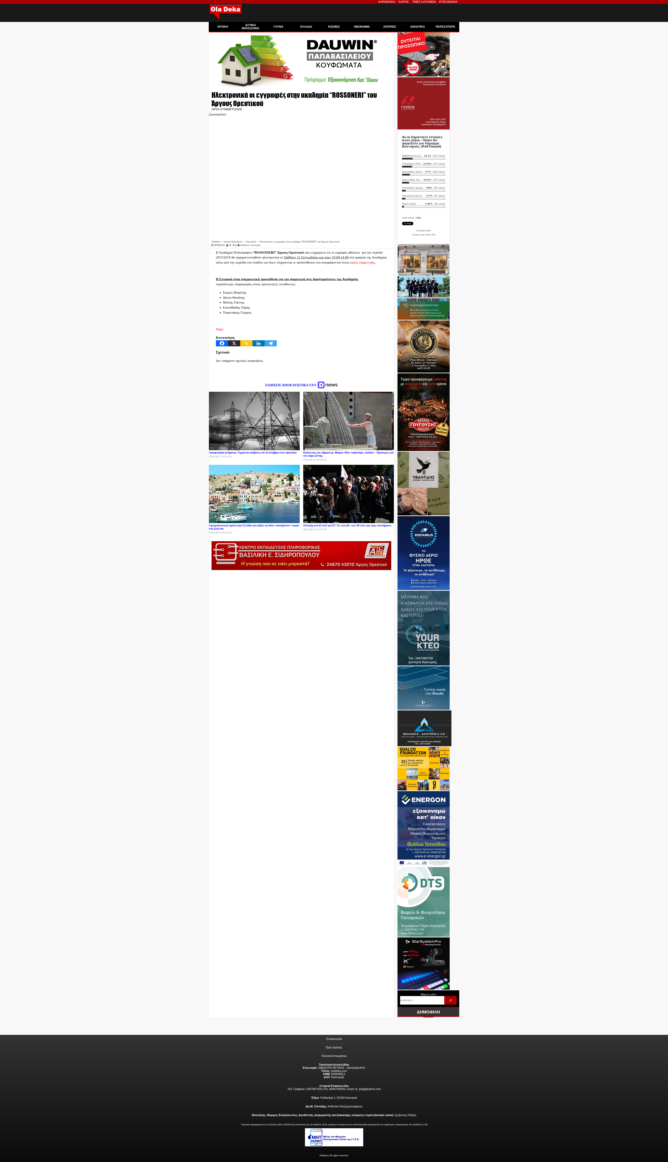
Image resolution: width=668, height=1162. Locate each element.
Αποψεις (389, 26)
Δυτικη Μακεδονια (250, 27)
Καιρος (404, 1)
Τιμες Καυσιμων (424, 1)
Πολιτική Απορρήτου (334, 1055)
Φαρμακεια (386, 1)
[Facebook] (222, 343)
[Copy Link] (246, 343)
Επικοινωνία (334, 1038)
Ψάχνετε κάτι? (428, 994)
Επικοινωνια (448, 1)
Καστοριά (255, 245)
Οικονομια (362, 26)
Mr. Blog (233, 245)
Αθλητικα (417, 26)
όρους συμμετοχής (362, 262)
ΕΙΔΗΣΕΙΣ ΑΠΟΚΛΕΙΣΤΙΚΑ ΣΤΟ (291, 385)
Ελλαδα (306, 26)
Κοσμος (334, 26)
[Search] (450, 1000)
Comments (423, 230)
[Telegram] (271, 343)
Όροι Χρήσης (334, 1047)
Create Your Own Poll (423, 234)
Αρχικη (222, 26)
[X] (234, 343)
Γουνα (278, 26)
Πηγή (219, 329)
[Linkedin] (258, 343)
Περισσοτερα (445, 26)
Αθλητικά (244, 245)
